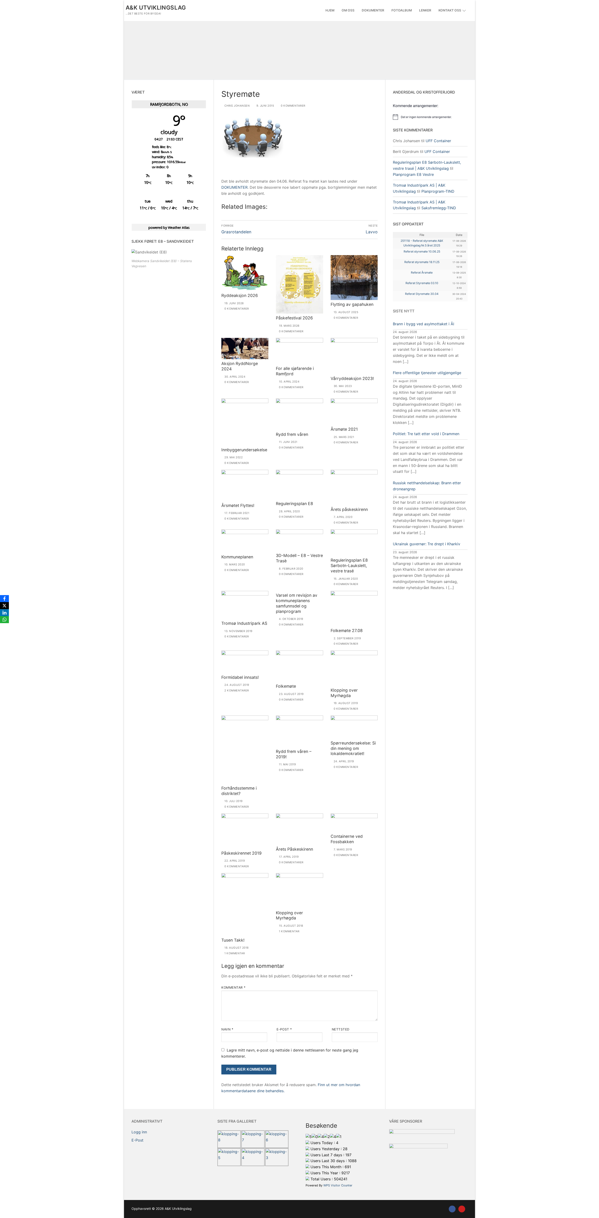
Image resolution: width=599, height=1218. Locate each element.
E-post (284, 1029)
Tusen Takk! (233, 940)
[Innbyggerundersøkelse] (244, 421)
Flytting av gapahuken (352, 304)
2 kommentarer (236, 690)
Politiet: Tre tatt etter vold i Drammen (426, 433)
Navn (227, 1029)
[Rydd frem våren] (299, 414)
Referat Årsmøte (422, 272)
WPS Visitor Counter (337, 1185)
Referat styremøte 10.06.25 (422, 251)
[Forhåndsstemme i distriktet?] (244, 750)
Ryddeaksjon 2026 (239, 295)
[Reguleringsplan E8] (299, 484)
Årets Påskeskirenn (294, 849)
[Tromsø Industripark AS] (244, 605)
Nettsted (341, 1029)
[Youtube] (461, 1209)
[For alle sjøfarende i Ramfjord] (299, 351)
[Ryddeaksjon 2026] (244, 273)
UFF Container (438, 140)
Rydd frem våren (292, 434)
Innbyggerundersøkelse (244, 449)
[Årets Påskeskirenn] (299, 829)
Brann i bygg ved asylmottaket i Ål (423, 324)
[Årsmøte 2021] (354, 411)
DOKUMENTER (234, 187)
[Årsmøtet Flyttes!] (244, 485)
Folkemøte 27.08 (347, 630)
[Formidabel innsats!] (244, 662)
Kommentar (233, 987)
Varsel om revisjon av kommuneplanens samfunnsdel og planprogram (296, 603)
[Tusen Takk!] (244, 904)
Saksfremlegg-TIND (438, 208)
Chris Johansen (237, 105)
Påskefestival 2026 (294, 317)
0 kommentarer (292, 105)
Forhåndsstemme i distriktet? (239, 791)
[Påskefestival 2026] (299, 284)
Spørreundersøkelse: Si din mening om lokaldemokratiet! (353, 748)
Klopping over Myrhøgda (344, 693)
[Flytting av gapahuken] (354, 277)
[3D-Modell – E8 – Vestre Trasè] (299, 540)
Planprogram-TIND (437, 191)
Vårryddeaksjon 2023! (352, 378)
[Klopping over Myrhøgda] (354, 668)
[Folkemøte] (299, 666)
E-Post (137, 1140)
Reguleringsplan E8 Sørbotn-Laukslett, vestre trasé (349, 565)
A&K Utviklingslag (156, 7)
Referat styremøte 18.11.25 (421, 262)
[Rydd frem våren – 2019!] (299, 731)
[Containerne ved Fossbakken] (354, 822)
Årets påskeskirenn (349, 509)
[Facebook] (452, 1209)
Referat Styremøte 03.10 (421, 283)
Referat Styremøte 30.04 (421, 294)
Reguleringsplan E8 (294, 503)
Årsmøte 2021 (344, 429)
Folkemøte (286, 686)
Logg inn (139, 1132)
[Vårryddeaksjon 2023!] (354, 356)
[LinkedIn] (4, 612)
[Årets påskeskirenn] (354, 487)
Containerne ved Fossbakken (347, 839)
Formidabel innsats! (240, 677)
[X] (4, 605)
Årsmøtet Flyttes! (237, 505)
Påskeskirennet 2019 (241, 853)
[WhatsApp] (4, 619)
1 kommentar (234, 953)
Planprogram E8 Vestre (413, 174)
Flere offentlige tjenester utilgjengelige (427, 372)
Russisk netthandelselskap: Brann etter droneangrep (427, 486)
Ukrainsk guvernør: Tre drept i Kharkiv (426, 544)
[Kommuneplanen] (244, 541)
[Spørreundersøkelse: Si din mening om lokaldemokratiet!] (354, 727)
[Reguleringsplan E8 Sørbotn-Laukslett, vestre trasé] (354, 542)
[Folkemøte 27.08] (354, 608)
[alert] (430, 117)
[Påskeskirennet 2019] (244, 831)
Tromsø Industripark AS (244, 623)
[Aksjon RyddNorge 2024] (244, 348)
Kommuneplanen (237, 556)
